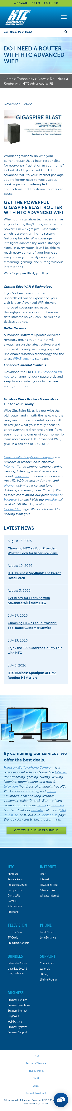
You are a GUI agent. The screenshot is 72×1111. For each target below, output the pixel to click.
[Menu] (63, 17)
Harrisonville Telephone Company (29, 457)
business (10, 499)
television (22, 476)
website (51, 499)
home (54, 495)
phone (8, 485)
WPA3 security (23, 358)
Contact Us (12, 509)
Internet (10, 466)
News (42, 79)
